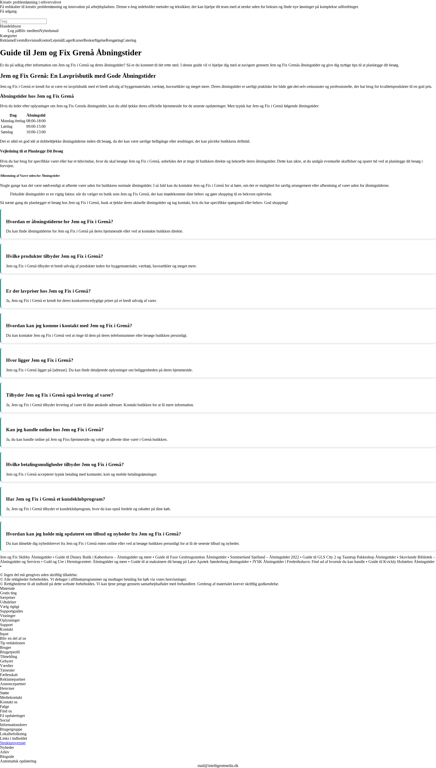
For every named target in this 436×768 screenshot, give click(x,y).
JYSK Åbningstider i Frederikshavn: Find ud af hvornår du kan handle (308, 561)
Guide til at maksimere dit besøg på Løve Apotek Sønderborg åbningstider (190, 561)
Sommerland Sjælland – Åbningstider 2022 (264, 557)
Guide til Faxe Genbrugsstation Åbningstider (191, 557)
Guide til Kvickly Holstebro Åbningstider (401, 561)
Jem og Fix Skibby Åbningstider (26, 557)
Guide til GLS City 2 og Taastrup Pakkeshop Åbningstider (349, 557)
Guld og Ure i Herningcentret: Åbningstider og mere (85, 561)
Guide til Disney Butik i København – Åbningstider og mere (103, 557)
